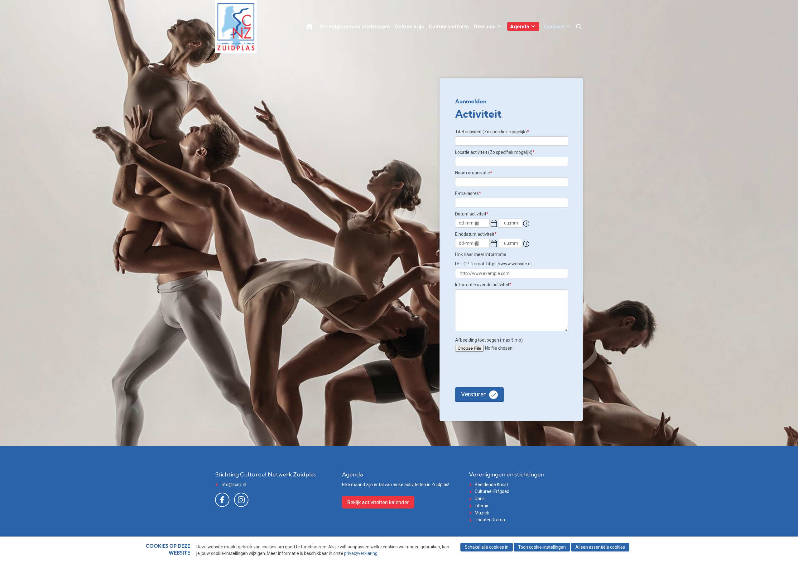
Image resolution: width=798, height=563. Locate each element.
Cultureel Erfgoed (492, 491)
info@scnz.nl (233, 484)
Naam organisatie (473, 172)
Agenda (519, 26)
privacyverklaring (360, 553)
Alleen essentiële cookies (600, 547)
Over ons (485, 26)
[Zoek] (579, 26)
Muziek (482, 512)
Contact (554, 26)
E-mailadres (468, 193)
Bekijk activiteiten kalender (378, 502)
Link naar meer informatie (480, 254)
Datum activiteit (471, 213)
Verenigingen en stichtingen (355, 26)
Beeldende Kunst (491, 484)
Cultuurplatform (449, 26)
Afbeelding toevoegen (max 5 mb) (489, 340)
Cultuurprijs (409, 26)
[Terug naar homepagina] (246, 26)
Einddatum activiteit (476, 234)
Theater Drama (490, 519)
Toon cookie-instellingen (542, 547)
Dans (480, 498)
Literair (481, 505)
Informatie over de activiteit (483, 284)
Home (313, 26)
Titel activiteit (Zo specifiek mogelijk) (492, 131)
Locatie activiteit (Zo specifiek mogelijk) (495, 152)
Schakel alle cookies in (486, 547)
